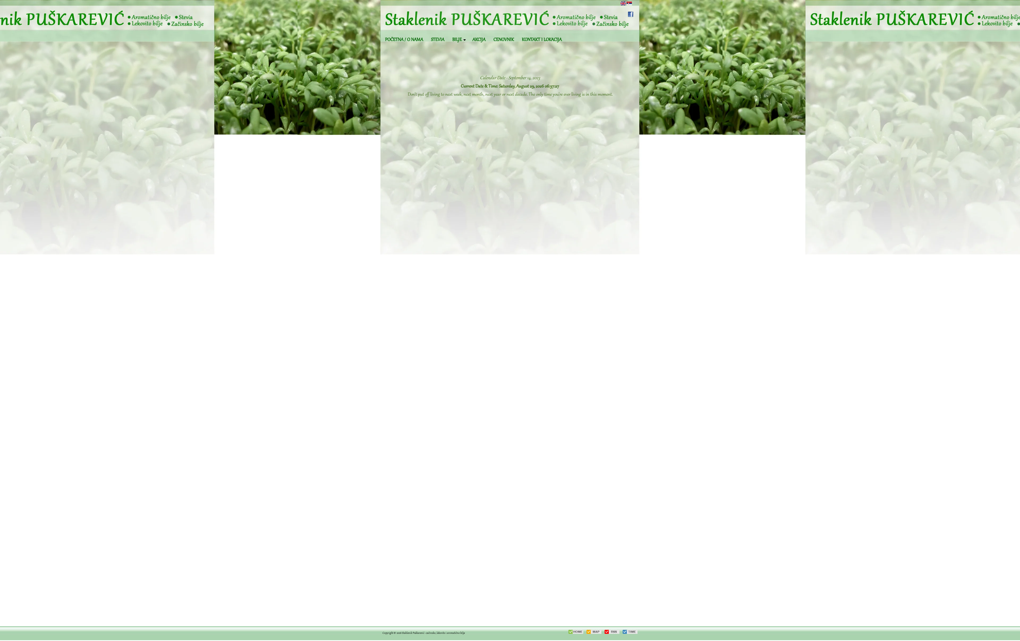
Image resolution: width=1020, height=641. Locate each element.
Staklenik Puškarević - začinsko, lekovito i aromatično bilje (433, 633)
